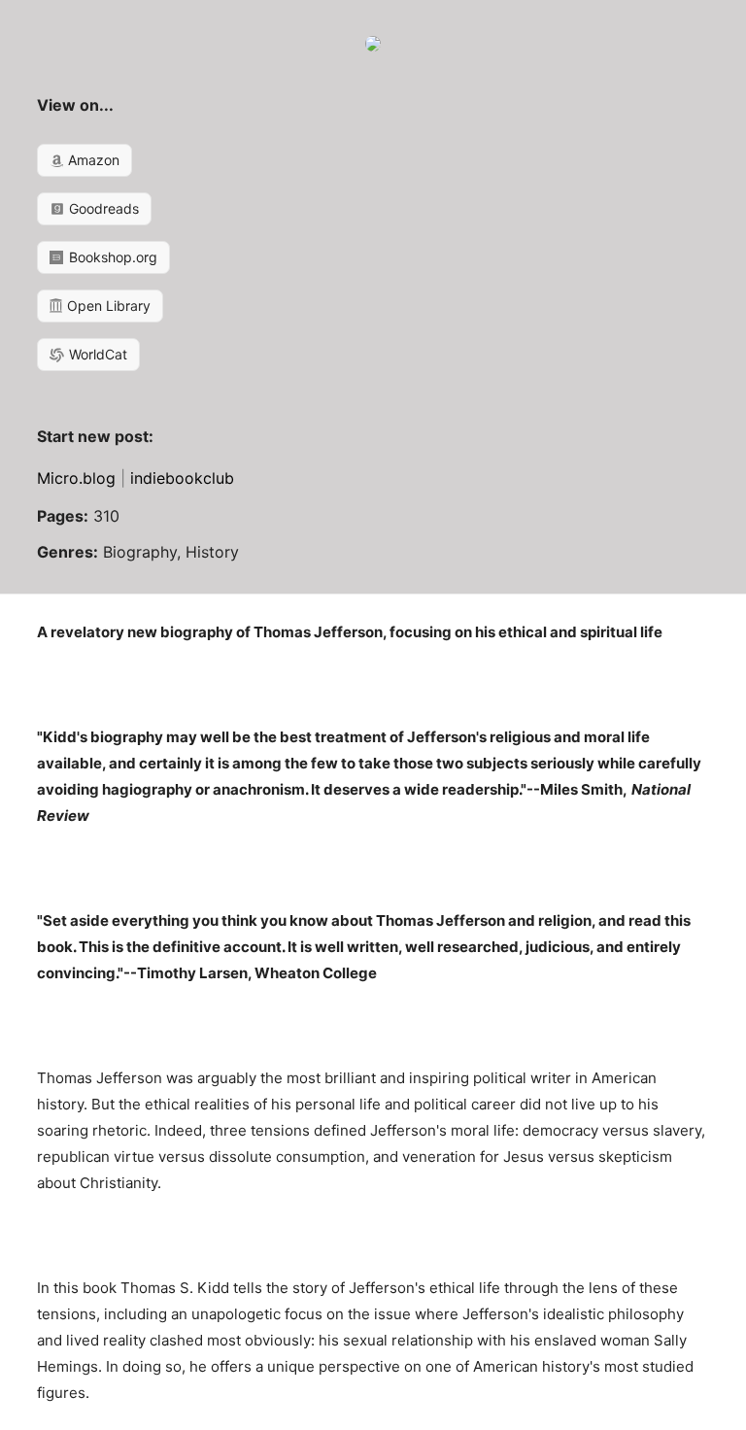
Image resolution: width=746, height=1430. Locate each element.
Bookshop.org (111, 257)
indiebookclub (182, 478)
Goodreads (102, 208)
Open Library (107, 305)
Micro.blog (76, 478)
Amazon (91, 160)
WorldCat (96, 354)
